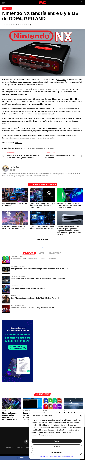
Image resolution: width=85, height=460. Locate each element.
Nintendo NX (61, 80)
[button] (81, 416)
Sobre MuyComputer (14, 448)
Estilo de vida (38, 148)
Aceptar (56, 441)
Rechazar (57, 447)
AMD (63, 109)
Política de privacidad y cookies (48, 456)
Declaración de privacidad (65, 456)
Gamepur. (18, 143)
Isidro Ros (25, 25)
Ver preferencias (56, 452)
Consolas (27, 148)
